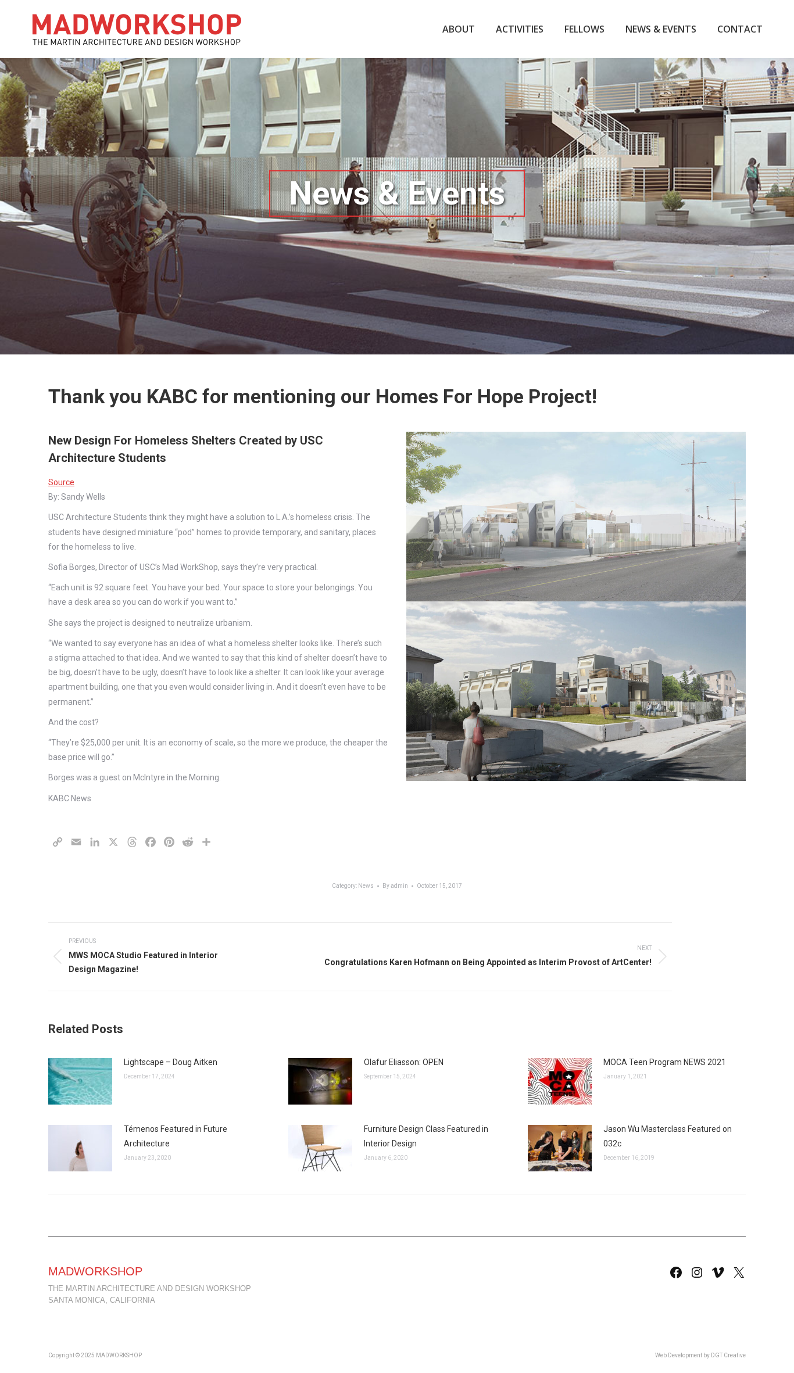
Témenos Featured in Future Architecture (175, 1136)
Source (61, 482)
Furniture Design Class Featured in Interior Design (426, 1136)
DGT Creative (728, 1355)
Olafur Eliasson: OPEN (404, 1062)
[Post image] (80, 1081)
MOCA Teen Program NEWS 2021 (664, 1062)
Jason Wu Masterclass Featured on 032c (667, 1136)
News (366, 886)
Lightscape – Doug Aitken (170, 1062)
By (395, 886)
